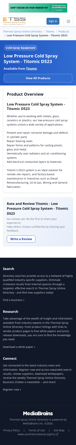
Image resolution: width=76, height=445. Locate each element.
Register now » (12, 389)
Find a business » (13, 300)
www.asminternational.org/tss (37, 434)
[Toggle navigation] (68, 21)
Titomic (50, 31)
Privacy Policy (11, 430)
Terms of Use (37, 430)
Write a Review (21, 239)
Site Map (59, 430)
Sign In (53, 21)
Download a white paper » (19, 347)
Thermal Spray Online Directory (22, 31)
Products (63, 31)
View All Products (38, 78)
